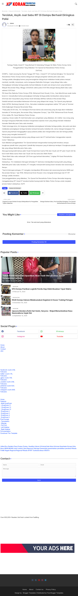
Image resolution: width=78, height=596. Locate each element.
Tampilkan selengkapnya (66, 214)
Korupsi (69, 446)
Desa (15, 446)
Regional (13, 450)
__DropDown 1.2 (6, 407)
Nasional (30, 448)
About (2, 347)
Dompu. (25, 446)
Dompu (20, 446)
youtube (60, 336)
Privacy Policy (51, 589)
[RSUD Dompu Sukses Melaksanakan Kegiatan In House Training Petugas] (6, 300)
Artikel (3, 446)
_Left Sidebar (5, 427)
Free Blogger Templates (55, 593)
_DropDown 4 (5, 415)
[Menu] (2, 4)
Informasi (57, 446)
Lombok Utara (22, 448)
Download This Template (9, 433)
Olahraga (36, 448)
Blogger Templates (29, 593)
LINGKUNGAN (8, 448)
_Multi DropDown (6, 403)
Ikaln (48, 446)
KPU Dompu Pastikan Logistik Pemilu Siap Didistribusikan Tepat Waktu (41, 289)
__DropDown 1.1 (6, 405)
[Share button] (43, 193)
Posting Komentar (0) (39, 242)
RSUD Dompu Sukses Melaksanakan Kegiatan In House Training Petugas (42, 300)
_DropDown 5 (5, 417)
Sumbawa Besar (38, 450)
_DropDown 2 (5, 411)
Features (3, 401)
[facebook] (32, 580)
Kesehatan (63, 446)
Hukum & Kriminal (14, 11)
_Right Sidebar (5, 429)
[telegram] (45, 580)
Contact (3, 349)
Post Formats (5, 419)
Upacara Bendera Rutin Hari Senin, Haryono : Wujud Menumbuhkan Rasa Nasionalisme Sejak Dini (42, 312)
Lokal (15, 448)
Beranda (4, 11)
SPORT (30, 450)
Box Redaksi (9, 446)
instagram (21, 336)
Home (2, 345)
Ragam (7, 450)
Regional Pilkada (21, 450)
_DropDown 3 (5, 413)
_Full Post (4, 425)
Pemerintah (43, 448)
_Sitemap (3, 423)
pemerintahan (52, 448)
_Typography (5, 421)
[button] (76, 4)
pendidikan (61, 448)
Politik (2, 450)
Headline (31, 446)
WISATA (46, 450)
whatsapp (60, 331)
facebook (21, 331)
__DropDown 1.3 (6, 409)
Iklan (51, 446)
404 (2, 351)
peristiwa (68, 448)
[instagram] (42, 580)
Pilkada (74, 448)
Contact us (39, 589)
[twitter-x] (36, 580)
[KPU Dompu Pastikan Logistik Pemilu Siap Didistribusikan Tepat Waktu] (6, 289)
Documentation (6, 431)
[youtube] (39, 580)
